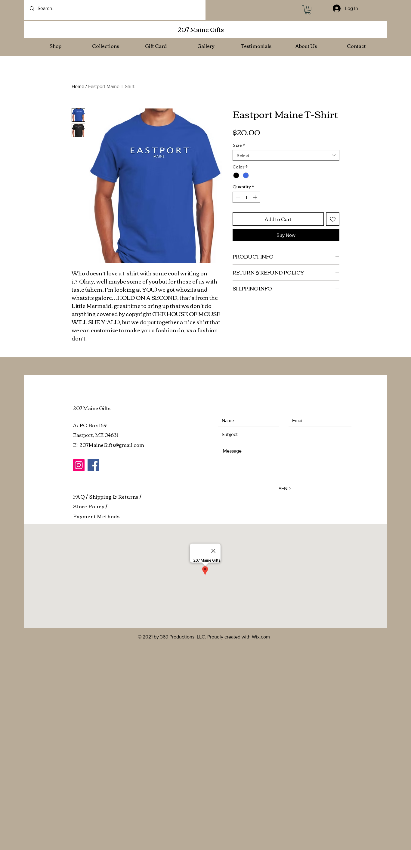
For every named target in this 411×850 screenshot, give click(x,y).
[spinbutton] (246, 197)
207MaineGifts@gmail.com (111, 444)
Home (78, 86)
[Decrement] (237, 197)
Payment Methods (96, 516)
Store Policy (89, 506)
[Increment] (255, 197)
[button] (307, 9)
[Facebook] (93, 465)
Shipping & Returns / (115, 496)
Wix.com (261, 636)
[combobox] (286, 155)
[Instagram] (79, 465)
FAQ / (81, 496)
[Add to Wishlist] (332, 219)
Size (239, 145)
